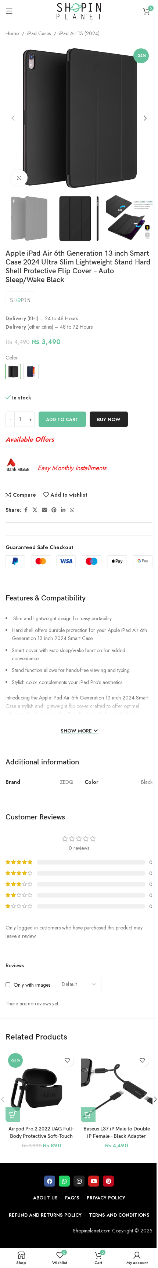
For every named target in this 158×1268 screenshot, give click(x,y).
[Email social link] (44, 510)
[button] (13, 118)
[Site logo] (79, 10)
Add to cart (62, 419)
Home (12, 33)
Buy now (109, 419)
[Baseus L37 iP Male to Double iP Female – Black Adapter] (116, 1086)
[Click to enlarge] (19, 178)
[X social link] (35, 510)
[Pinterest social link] (54, 510)
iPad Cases (39, 33)
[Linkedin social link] (63, 510)
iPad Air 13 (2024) (79, 33)
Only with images (32, 984)
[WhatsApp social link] (72, 510)
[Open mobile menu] (9, 11)
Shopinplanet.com (92, 1230)
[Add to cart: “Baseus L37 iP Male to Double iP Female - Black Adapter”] (88, 1114)
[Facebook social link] (25, 510)
